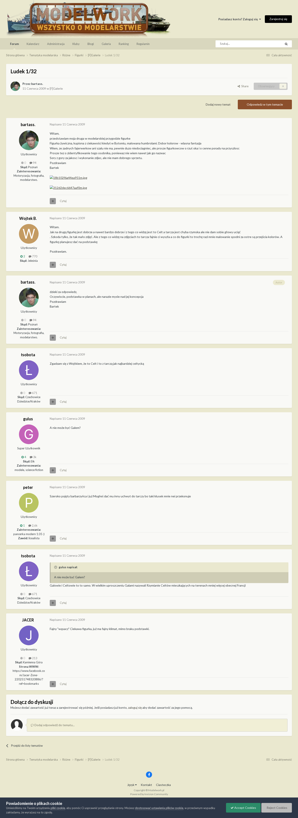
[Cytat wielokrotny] (53, 201)
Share (244, 86)
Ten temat (270, 43)
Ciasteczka (163, 785)
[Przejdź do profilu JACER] (29, 635)
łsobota (28, 354)
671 (34, 393)
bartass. (37, 84)
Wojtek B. (28, 218)
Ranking (124, 44)
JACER (28, 620)
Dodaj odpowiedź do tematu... (54, 725)
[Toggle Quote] (56, 567)
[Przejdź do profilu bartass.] (15, 86)
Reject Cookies (276, 807)
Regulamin (143, 44)
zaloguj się (135, 707)
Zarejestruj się (278, 19)
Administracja (56, 44)
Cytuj (63, 201)
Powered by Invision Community (149, 794)
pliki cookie (58, 808)
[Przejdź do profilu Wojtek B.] (29, 234)
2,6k (34, 525)
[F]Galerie (56, 88)
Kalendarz (33, 44)
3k (34, 457)
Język (131, 785)
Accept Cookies (245, 807)
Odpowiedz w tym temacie (265, 104)
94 (34, 162)
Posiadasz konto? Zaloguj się (238, 19)
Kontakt (146, 785)
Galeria (106, 44)
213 (34, 658)
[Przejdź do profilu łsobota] (29, 370)
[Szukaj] (286, 43)
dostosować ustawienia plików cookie (159, 808)
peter (28, 487)
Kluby (76, 44)
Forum (14, 44)
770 (34, 256)
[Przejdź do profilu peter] (29, 503)
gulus (28, 418)
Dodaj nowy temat (218, 104)
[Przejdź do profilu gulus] (29, 434)
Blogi (90, 44)
